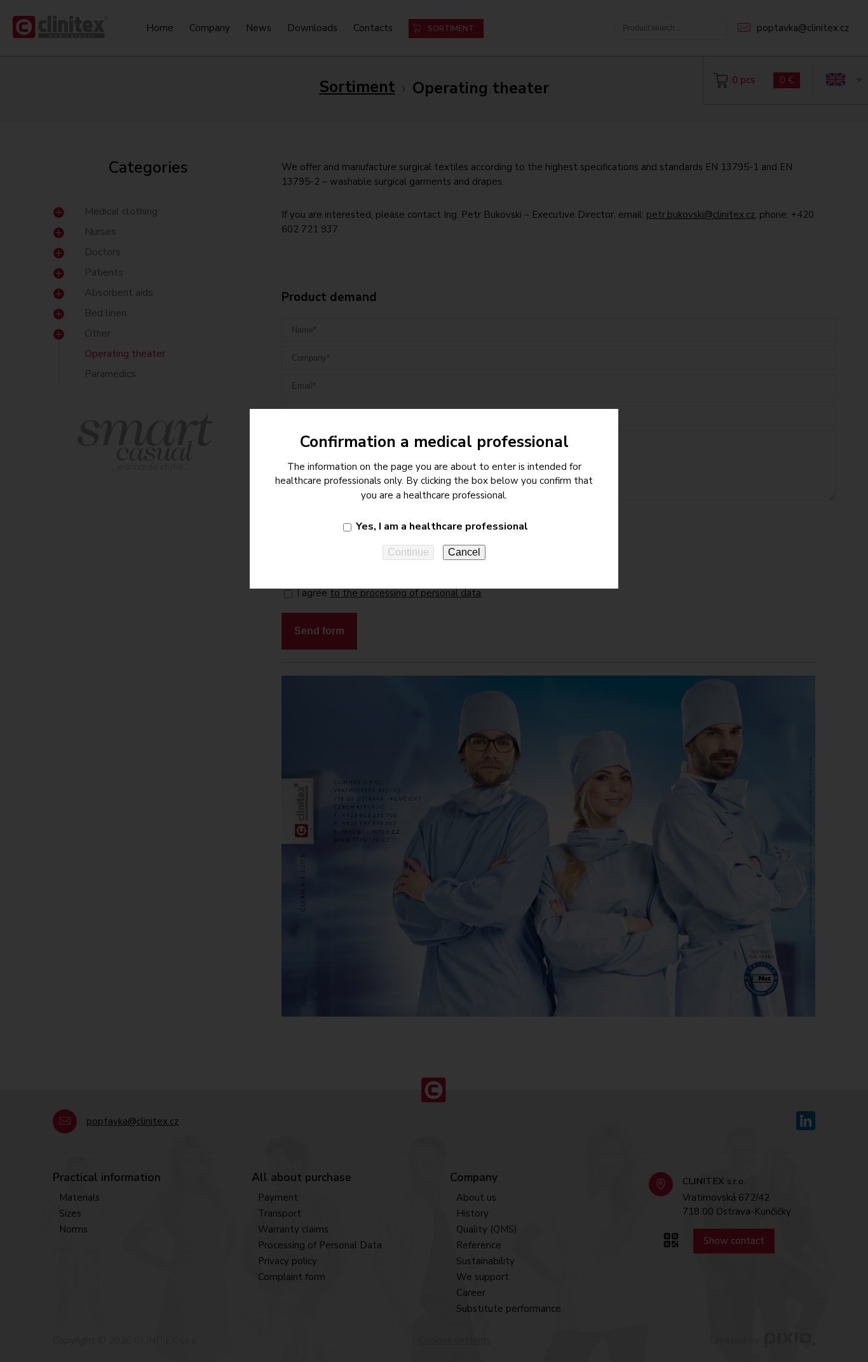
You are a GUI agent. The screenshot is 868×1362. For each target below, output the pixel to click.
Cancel (464, 552)
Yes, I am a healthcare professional (442, 526)
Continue (408, 552)
